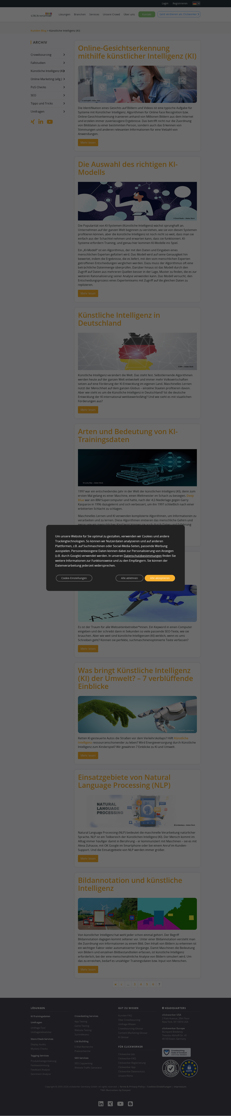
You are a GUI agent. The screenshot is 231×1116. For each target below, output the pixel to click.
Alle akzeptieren (160, 578)
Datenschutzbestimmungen (143, 556)
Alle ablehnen (129, 578)
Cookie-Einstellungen (74, 578)
